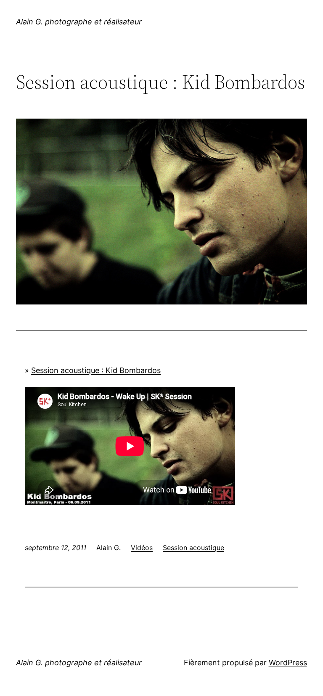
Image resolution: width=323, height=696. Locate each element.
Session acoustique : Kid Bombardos (96, 370)
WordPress (288, 662)
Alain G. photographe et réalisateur (79, 21)
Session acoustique (193, 547)
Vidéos (142, 547)
